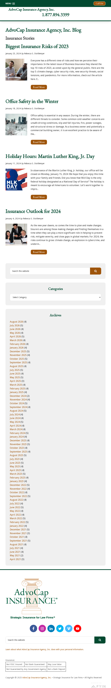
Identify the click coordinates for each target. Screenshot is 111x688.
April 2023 (15, 470)
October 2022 (17, 492)
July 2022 (15, 503)
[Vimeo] (68, 628)
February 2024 (17, 433)
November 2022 (18, 488)
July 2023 (15, 459)
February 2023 (17, 477)
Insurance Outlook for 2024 (33, 211)
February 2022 (17, 522)
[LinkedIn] (51, 628)
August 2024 (16, 410)
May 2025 (15, 377)
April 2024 (15, 425)
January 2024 (17, 436)
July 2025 (15, 370)
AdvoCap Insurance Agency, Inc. (31, 9)
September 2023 (18, 451)
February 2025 (17, 388)
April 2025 (15, 381)
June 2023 (15, 462)
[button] (10, 3)
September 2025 (18, 362)
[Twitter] (60, 628)
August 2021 (16, 544)
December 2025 (18, 351)
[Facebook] (33, 628)
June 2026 (15, 329)
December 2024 (18, 396)
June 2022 (15, 507)
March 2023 (16, 473)
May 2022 (15, 511)
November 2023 (18, 444)
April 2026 (15, 336)
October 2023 (17, 448)
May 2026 (15, 333)
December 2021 (18, 529)
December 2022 (18, 485)
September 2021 (18, 540)
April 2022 (15, 514)
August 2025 (16, 366)
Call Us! (99, 3)
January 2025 (17, 392)
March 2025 (16, 384)
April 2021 (15, 559)
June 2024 (15, 418)
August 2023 (16, 455)
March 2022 (16, 518)
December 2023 (18, 440)
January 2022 (17, 526)
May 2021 (15, 555)
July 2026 (15, 325)
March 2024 (16, 429)
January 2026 (17, 347)
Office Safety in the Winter (31, 101)
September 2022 (18, 496)
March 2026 (16, 340)
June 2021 (15, 552)
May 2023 (15, 466)
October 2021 (17, 537)
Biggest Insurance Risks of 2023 (37, 46)
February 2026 (17, 344)
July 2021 (15, 548)
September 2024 (18, 407)
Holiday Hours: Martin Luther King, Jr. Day (50, 156)
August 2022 (16, 499)
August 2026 (16, 321)
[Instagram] (42, 628)
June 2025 (15, 373)
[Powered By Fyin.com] (98, 685)
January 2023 (17, 481)
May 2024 (15, 422)
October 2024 (17, 403)
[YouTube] (77, 628)
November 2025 (18, 355)
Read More (40, 87)
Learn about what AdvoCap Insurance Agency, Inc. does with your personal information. (44, 649)
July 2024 (15, 414)
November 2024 (18, 399)
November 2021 (18, 533)
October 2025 (17, 358)
